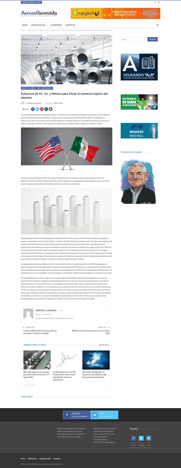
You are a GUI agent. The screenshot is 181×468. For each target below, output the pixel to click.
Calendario (56, 25)
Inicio (25, 25)
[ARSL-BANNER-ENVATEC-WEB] (139, 130)
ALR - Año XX (38, 88)
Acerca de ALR (38, 25)
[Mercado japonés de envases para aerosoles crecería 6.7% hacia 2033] (37, 360)
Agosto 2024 (26, 88)
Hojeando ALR (45, 459)
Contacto (70, 25)
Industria (48, 88)
